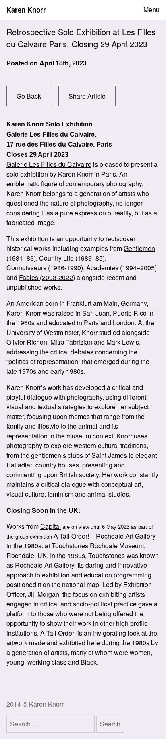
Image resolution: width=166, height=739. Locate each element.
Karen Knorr (26, 10)
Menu (151, 9)
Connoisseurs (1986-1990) (44, 267)
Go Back (29, 96)
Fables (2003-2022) (47, 277)
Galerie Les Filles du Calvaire (48, 164)
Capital (50, 526)
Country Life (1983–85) (72, 258)
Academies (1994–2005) (121, 267)
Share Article (87, 96)
